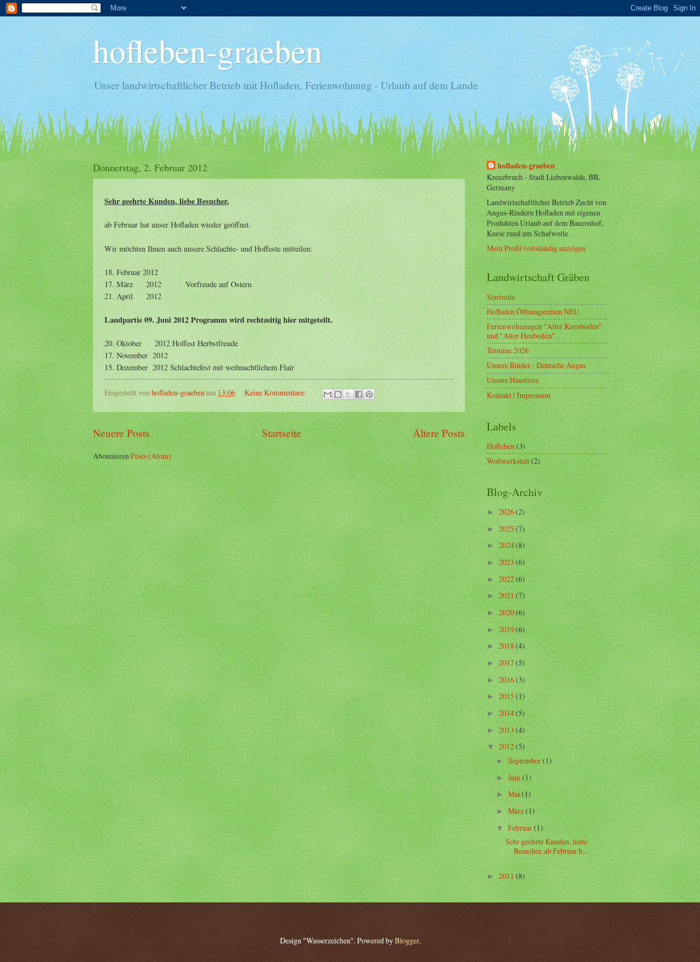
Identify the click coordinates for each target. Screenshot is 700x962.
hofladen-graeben (526, 166)
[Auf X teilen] (348, 394)
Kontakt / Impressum (519, 395)
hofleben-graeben (207, 50)
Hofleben (501, 446)
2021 (507, 595)
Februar (521, 828)
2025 (507, 528)
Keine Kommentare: (276, 392)
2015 (507, 696)
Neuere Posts (121, 433)
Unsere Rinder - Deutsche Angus (536, 365)
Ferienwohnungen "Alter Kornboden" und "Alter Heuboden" (544, 331)
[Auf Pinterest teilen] (369, 394)
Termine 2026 (508, 350)
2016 (507, 679)
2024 (507, 545)
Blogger (407, 940)
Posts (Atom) (151, 456)
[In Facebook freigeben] (358, 394)
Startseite (281, 433)
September (525, 760)
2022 (507, 579)
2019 (507, 629)
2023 (507, 562)
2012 (507, 746)
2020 (507, 612)
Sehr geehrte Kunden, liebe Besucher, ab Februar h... (546, 846)
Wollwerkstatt (508, 461)
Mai (515, 794)
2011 (507, 876)
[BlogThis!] (337, 394)
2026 (507, 511)
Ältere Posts (439, 433)
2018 (507, 645)
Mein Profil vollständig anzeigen (536, 248)
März (517, 811)
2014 (507, 713)
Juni (515, 777)
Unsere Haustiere (513, 380)
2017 (507, 662)
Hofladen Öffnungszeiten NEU (533, 311)
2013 (507, 730)
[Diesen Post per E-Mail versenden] (327, 394)
